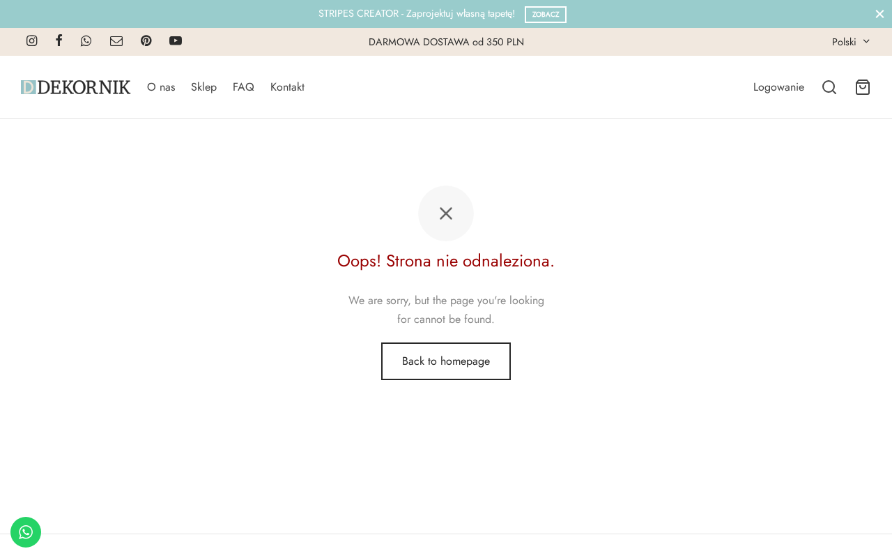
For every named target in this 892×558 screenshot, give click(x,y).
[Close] (880, 13)
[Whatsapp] (86, 41)
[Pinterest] (146, 41)
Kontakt (287, 87)
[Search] (829, 87)
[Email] (116, 41)
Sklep (204, 87)
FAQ (243, 87)
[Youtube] (175, 41)
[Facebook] (58, 41)
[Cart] (862, 87)
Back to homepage (446, 361)
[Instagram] (32, 41)
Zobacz (546, 14)
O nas (161, 87)
